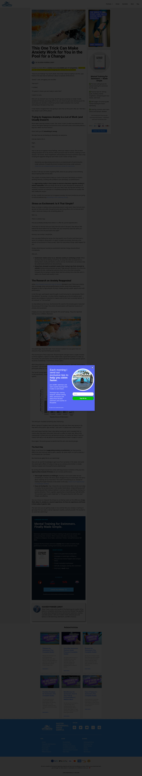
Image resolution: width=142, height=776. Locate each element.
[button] (92, 367)
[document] (71, 388)
